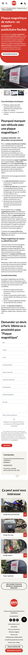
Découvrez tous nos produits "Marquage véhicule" (14, 586)
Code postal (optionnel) (8, 379)
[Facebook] (10, 620)
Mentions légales (14, 632)
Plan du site (14, 634)
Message (5, 402)
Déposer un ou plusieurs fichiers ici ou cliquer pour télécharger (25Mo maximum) (14, 424)
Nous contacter (14, 647)
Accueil (3, 8)
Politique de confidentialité (14, 637)
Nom (4, 342)
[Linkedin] (14, 620)
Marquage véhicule (11, 8)
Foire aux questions (14, 629)
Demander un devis (10, 54)
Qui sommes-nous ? (14, 624)
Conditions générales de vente (14, 640)
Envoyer (7, 445)
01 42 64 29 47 (8, 465)
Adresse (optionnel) (8, 372)
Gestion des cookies (14, 642)
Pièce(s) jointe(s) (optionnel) (10, 415)
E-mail (4, 357)
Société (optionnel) (7, 365)
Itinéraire (6, 462)
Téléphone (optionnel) (8, 394)
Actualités (14, 627)
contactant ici (14, 440)
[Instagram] (17, 620)
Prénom (5, 350)
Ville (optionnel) (7, 387)
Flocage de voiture (21, 8)
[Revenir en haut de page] (24, 619)
